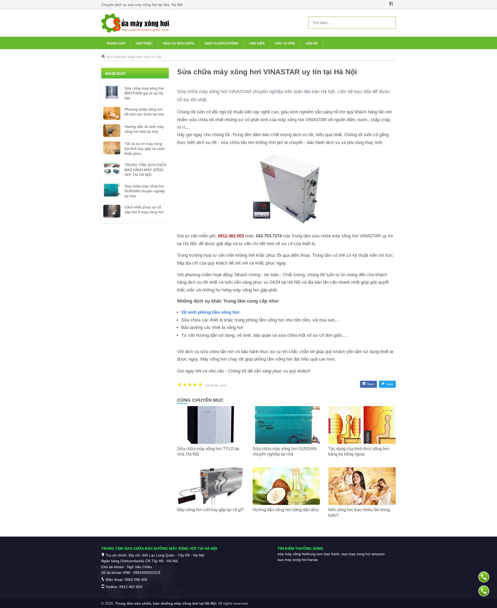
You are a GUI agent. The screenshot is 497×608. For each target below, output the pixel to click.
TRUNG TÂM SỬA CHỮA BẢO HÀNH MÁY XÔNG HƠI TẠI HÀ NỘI (145, 170)
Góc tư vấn (285, 43)
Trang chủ (115, 43)
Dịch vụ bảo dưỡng (221, 43)
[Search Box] (390, 22)
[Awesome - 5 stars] (200, 384)
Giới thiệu (144, 43)
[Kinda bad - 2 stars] (184, 384)
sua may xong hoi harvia (297, 560)
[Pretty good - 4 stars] (195, 384)
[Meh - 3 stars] (190, 384)
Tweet (389, 384)
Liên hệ (311, 43)
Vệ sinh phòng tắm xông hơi (210, 312)
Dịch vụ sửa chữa (178, 43)
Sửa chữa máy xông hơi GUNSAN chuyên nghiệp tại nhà (145, 191)
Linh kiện (257, 43)
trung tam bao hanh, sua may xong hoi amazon (346, 554)
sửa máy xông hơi (292, 554)
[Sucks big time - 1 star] (179, 384)
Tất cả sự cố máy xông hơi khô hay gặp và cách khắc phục (145, 149)
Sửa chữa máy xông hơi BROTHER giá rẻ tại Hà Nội (144, 93)
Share (370, 384)
